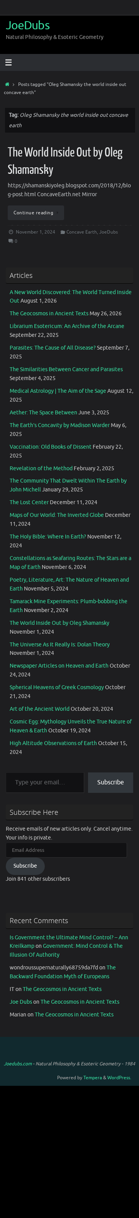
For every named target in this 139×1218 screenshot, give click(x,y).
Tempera (92, 1078)
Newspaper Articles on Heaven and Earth (59, 666)
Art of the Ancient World (40, 709)
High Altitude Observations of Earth (53, 743)
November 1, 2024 (35, 232)
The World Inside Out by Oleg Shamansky (59, 623)
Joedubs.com (18, 1064)
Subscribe (110, 782)
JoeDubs (27, 25)
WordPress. (119, 1078)
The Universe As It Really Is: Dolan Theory (60, 644)
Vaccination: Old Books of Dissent (51, 447)
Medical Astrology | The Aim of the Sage (58, 391)
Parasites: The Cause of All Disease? (53, 348)
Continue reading (33, 213)
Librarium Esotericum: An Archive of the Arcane (67, 326)
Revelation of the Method (41, 468)
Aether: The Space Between (43, 412)
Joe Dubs (21, 1002)
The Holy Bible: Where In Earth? (48, 536)
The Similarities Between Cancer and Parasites (66, 369)
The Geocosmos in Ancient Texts (49, 313)
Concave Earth (81, 232)
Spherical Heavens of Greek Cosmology (57, 687)
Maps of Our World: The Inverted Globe (57, 515)
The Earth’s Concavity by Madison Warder (60, 425)
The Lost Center (29, 502)
